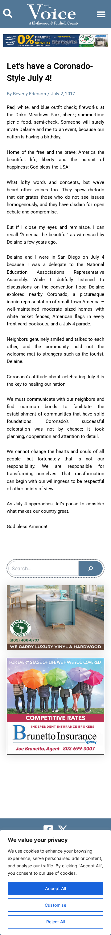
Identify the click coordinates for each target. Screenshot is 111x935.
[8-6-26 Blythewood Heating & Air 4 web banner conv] (55, 40)
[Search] (91, 568)
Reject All (55, 921)
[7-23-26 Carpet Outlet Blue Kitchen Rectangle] (55, 617)
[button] (101, 14)
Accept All (55, 888)
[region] (55, 882)
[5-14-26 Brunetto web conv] (55, 706)
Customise (55, 905)
